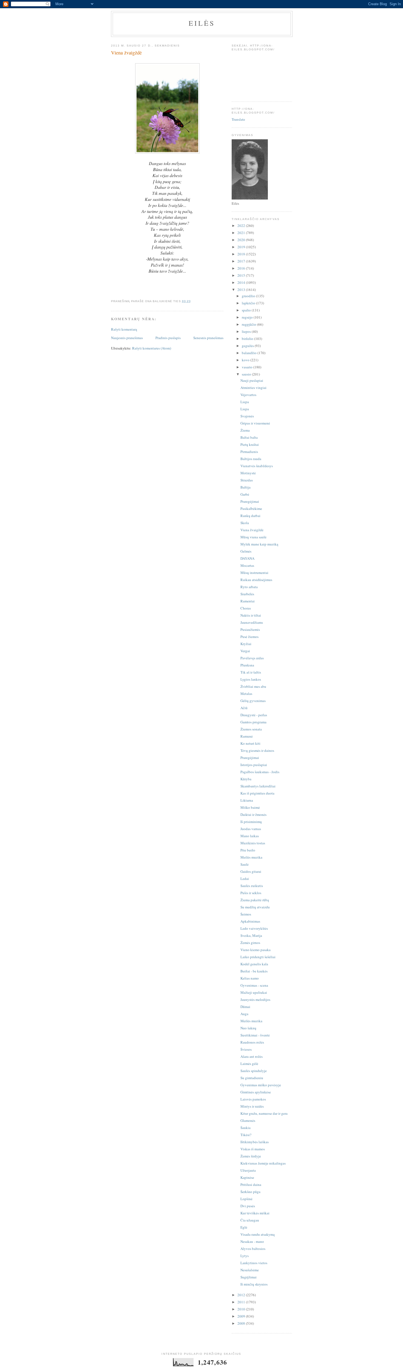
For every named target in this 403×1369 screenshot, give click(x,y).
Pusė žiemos (249, 636)
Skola (244, 522)
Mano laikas (249, 835)
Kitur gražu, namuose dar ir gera (264, 1113)
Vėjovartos (248, 394)
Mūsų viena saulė (253, 537)
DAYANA (247, 558)
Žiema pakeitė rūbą (254, 899)
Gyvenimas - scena (254, 985)
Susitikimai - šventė (255, 1035)
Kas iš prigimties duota (257, 793)
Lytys (244, 1255)
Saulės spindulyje (253, 1070)
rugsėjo (248, 317)
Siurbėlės (247, 593)
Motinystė (248, 472)
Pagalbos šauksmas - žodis (259, 771)
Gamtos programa (253, 722)
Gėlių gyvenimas (253, 700)
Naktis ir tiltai (250, 615)
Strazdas (246, 480)
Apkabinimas (250, 921)
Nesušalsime (249, 1269)
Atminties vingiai (253, 387)
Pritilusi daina (250, 1184)
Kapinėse (247, 1177)
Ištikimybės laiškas (254, 1141)
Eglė (243, 1227)
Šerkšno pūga (250, 1191)
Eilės (202, 23)
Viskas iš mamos (252, 1148)
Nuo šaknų (248, 1028)
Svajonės (247, 416)
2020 (241, 239)
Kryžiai (245, 643)
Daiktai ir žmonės (253, 814)
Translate (238, 119)
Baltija (245, 487)
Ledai (244, 878)
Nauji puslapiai (251, 380)
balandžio (249, 352)
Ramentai (247, 601)
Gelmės (245, 551)
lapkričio (249, 303)
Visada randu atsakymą (257, 1234)
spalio (247, 310)
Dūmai (245, 1006)
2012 (241, 1294)
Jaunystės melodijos (255, 999)
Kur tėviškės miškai (254, 1213)
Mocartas (247, 565)
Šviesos (246, 1049)
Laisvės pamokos (253, 1099)
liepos (247, 331)
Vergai (245, 650)
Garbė (244, 494)
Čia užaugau (249, 1220)
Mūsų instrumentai (254, 572)
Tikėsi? (245, 1134)
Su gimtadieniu (251, 1077)
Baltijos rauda (250, 458)
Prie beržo (247, 850)
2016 (241, 268)
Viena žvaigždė (251, 529)
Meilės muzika (251, 857)
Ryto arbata (249, 586)
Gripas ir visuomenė (255, 423)
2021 (241, 232)
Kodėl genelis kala (254, 963)
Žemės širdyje (250, 1156)
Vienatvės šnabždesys (256, 465)
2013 (241, 289)
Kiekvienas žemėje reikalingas (263, 1163)
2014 (241, 282)
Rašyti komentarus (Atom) (151, 348)
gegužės (248, 345)
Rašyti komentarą (124, 329)
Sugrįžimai (248, 1277)
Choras (245, 608)
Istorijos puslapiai (253, 764)
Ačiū (244, 707)
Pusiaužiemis (250, 629)
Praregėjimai (249, 501)
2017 (241, 261)
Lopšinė (246, 1198)
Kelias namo (249, 978)
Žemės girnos (250, 942)
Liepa (244, 401)
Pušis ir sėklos (250, 892)
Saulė (244, 864)
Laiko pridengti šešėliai (258, 956)
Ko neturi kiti (250, 743)
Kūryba (245, 778)
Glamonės (247, 1120)
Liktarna (246, 800)
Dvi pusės (247, 1205)
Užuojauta (248, 1170)
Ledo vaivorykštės (254, 928)
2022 (241, 225)
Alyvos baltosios (252, 1248)
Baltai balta (249, 437)
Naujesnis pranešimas (127, 337)
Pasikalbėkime (251, 508)
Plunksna (247, 665)
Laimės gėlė (249, 1063)
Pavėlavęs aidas (252, 657)
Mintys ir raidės (252, 1106)
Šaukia (245, 1127)
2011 (241, 1301)
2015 (241, 275)
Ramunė (246, 736)
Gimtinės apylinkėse (255, 1092)
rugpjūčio (249, 324)
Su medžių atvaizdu (255, 907)
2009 (241, 1316)
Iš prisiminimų (251, 821)
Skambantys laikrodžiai (258, 786)
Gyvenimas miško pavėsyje (260, 1084)
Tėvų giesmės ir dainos (257, 750)
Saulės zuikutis (251, 885)
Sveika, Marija (251, 935)
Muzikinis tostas (252, 843)
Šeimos (245, 914)
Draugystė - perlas (253, 714)
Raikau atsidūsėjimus (256, 579)
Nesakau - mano (252, 1241)
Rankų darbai (250, 515)
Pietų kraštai (249, 444)
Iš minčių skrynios (254, 1284)
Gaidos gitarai (250, 871)
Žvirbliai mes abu (253, 686)
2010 (241, 1309)
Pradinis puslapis (168, 337)
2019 (241, 246)
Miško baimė (250, 807)
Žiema (245, 430)
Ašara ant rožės (251, 1056)
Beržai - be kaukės (254, 971)
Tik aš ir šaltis (250, 672)
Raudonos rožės (252, 1042)
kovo (246, 359)
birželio (248, 338)
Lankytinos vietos (253, 1262)
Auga (244, 1013)
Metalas (246, 693)
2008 (241, 1323)
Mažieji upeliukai (253, 992)
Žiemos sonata (251, 729)
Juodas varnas (250, 828)
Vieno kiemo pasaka (255, 949)
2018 (241, 254)
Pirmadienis (249, 451)
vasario (247, 367)
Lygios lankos (250, 679)
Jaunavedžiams (251, 622)
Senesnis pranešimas (208, 337)
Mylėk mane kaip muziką (259, 544)
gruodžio (249, 295)
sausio (247, 374)
